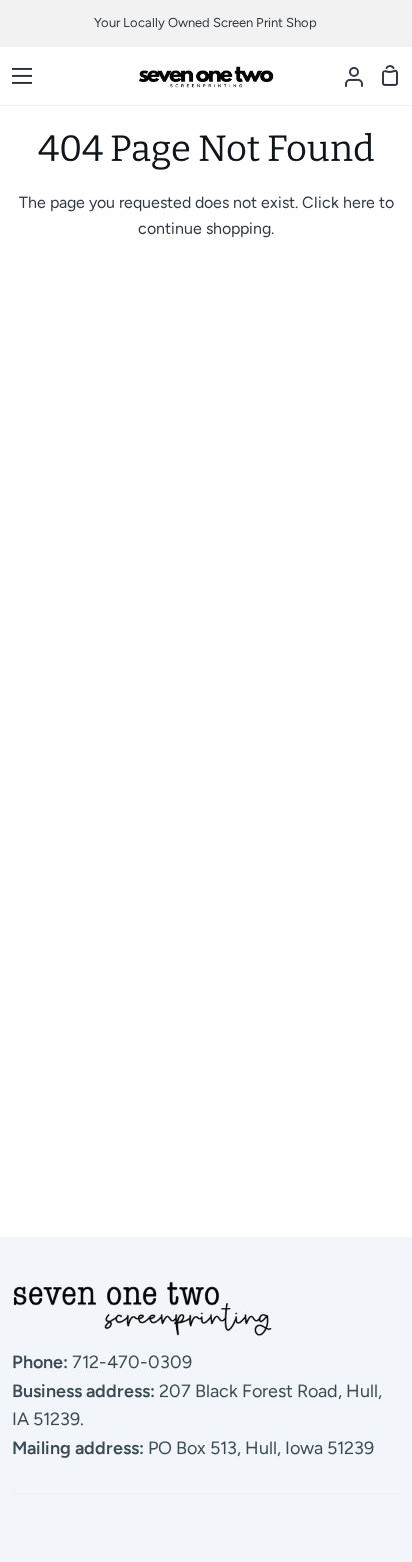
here (359, 202)
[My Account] (346, 76)
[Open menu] (17, 76)
